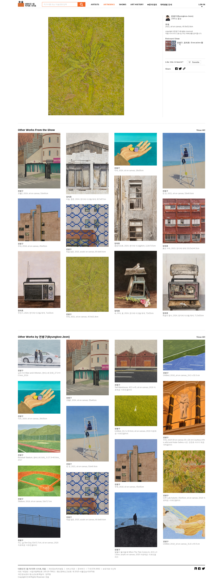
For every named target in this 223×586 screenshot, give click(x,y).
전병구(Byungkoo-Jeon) (182, 16)
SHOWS (122, 4)
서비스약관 (70, 569)
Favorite (195, 62)
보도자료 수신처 (109, 569)
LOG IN (202, 4)
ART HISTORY (137, 4)
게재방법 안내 (166, 4)
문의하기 (81, 569)
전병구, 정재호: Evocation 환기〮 (190, 44)
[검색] (81, 4)
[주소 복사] (184, 68)
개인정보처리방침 (56, 569)
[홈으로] (27, 3)
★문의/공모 (152, 4)
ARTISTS (95, 4)
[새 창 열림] (176, 68)
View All (200, 130)
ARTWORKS (109, 4)
